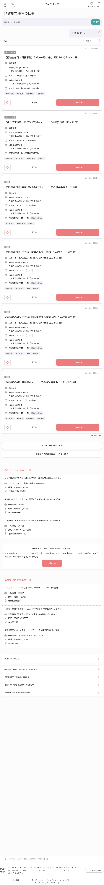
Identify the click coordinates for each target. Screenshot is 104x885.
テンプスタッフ (37, 880)
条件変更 (95, 22)
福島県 (25, 859)
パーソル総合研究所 (15, 873)
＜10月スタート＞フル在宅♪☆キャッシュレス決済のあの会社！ (32, 594)
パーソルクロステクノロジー (18, 870)
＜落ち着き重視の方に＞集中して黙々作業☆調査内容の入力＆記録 (32, 485)
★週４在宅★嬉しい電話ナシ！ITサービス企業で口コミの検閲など (32, 637)
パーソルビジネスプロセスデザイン (65, 867)
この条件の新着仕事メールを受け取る (52, 454)
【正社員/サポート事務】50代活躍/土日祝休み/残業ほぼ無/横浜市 (32, 527)
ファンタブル (64, 880)
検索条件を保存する (78, 33)
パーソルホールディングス (17, 867)
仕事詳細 (33, 102)
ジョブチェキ (51, 880)
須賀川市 (33, 859)
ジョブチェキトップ (15, 859)
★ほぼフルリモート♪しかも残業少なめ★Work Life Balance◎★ (32, 506)
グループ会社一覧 (95, 870)
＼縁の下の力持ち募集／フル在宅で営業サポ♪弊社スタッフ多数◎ (32, 615)
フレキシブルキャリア (40, 882)
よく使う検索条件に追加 (52, 445)
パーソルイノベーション (58, 870)
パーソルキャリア (39, 870)
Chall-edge (55, 882)
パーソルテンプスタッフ (40, 867)
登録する (52, 563)
